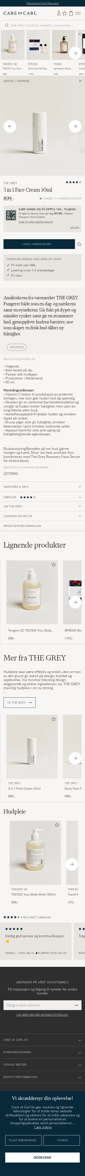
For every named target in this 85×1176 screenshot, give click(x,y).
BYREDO (33, 64)
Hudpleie (23, 81)
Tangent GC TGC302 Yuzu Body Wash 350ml (29, 630)
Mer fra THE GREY (34, 657)
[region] (42, 941)
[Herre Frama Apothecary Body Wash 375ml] (64, 45)
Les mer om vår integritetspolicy (42, 1015)
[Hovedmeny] (78, 13)
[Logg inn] (58, 13)
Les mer (74, 227)
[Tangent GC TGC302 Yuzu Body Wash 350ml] (32, 627)
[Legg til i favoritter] (53, 565)
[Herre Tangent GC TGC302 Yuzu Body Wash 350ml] (13, 45)
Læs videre (43, 1127)
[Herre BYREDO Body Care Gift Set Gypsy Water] (38, 45)
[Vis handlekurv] (71, 13)
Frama (58, 64)
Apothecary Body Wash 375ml (62, 68)
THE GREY (10, 183)
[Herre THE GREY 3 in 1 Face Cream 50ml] (32, 747)
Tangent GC (10, 64)
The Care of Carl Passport (42, 3)
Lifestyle (17, 347)
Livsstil (8, 81)
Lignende (34, 545)
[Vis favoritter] (64, 13)
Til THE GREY (16, 702)
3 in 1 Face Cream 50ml (24, 788)
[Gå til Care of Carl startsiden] (20, 13)
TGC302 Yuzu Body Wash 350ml (12, 68)
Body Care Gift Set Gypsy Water (37, 68)
